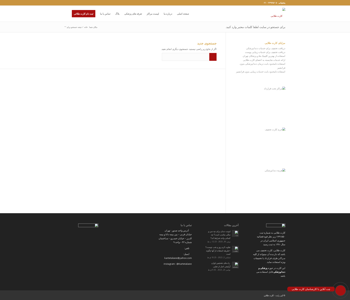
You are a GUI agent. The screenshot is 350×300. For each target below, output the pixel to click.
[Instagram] (66, 2)
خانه (86, 27)
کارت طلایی (269, 295)
